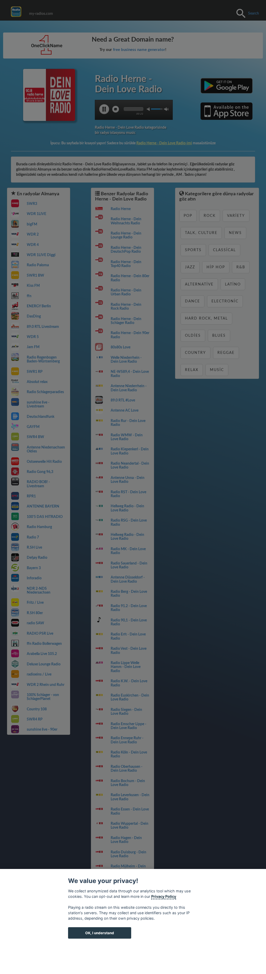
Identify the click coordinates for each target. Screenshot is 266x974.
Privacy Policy (163, 896)
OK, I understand (99, 933)
